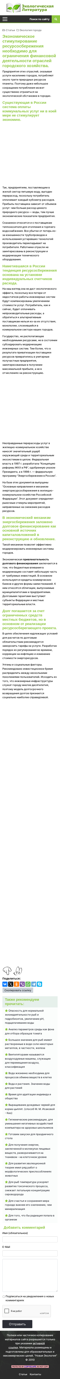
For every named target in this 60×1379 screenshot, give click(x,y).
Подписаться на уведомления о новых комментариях (30, 1298)
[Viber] (22, 984)
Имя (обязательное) (15, 1233)
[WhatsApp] (28, 984)
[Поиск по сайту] (55, 19)
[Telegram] (33, 984)
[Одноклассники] (16, 984)
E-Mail (6, 1246)
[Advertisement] (30, 154)
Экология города (30, 30)
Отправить (17, 1324)
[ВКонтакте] (5, 984)
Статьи (10, 30)
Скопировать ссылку (17, 990)
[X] (10, 984)
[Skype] (39, 984)
